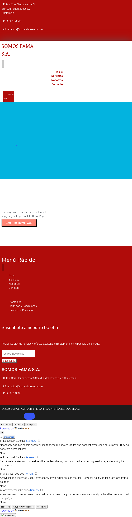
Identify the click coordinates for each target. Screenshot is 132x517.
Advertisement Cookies (16, 490)
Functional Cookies (14, 457)
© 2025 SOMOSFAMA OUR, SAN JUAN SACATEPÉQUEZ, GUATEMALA (41, 408)
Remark (29, 457)
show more (9, 437)
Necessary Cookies (14, 440)
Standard (31, 440)
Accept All (31, 424)
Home (11, 145)
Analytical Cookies (13, 473)
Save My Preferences (23, 507)
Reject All (18, 424)
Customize (6, 424)
